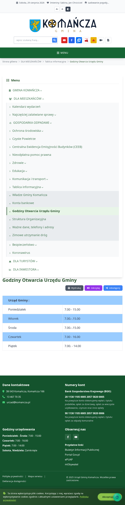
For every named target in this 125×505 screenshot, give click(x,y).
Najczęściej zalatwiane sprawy (33, 114)
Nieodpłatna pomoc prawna (31, 155)
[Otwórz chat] (117, 497)
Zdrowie (18, 163)
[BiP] (86, 40)
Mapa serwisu (35, 476)
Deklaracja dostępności (14, 481)
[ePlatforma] (79, 40)
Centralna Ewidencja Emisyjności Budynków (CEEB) (47, 147)
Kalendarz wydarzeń (26, 107)
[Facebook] (72, 40)
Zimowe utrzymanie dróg (29, 235)
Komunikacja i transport (29, 179)
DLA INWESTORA (24, 269)
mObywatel (71, 464)
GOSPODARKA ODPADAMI (31, 123)
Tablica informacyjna (55, 61)
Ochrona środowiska (27, 131)
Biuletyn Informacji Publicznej (82, 449)
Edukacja (18, 171)
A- (62, 9)
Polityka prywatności (12, 476)
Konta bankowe (23, 203)
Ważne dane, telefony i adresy (33, 227)
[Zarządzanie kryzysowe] (94, 40)
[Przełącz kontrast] (68, 9)
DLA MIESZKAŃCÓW (31, 61)
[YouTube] (64, 40)
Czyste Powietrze (24, 139)
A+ (57, 9)
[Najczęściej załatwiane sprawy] (101, 40)
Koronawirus (21, 253)
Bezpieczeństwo (23, 245)
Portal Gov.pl (72, 454)
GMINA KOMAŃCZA (26, 90)
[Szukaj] (54, 40)
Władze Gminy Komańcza (29, 195)
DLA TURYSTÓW (24, 261)
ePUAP (69, 459)
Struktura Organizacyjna (29, 219)
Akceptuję (108, 496)
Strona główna (9, 61)
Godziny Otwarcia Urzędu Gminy (36, 211)
